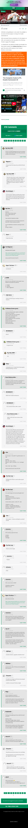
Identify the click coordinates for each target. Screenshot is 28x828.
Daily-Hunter (9, 295)
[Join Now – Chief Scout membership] (14, 3)
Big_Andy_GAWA (9, 148)
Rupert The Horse (10, 265)
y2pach (7, 777)
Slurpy (7, 363)
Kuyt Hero (7, 208)
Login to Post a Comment (14, 131)
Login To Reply (23, 156)
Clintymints (8, 675)
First (5, 140)
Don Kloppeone (9, 247)
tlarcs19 (7, 629)
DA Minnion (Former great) (11, 308)
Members (3, 11)
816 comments (24, 25)
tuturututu (8, 529)
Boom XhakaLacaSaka (10, 377)
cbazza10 (7, 736)
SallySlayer (8, 651)
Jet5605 (7, 277)
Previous (2, 141)
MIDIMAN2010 (9, 331)
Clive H (7, 234)
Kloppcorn (8, 161)
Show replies (19, 135)
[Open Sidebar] (26, 8)
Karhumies (8, 567)
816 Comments (10, 127)
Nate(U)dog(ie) (9, 191)
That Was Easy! (9, 476)
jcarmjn (7, 119)
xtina (6, 452)
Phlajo (6, 691)
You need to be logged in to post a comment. (13, 800)
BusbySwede (8, 711)
